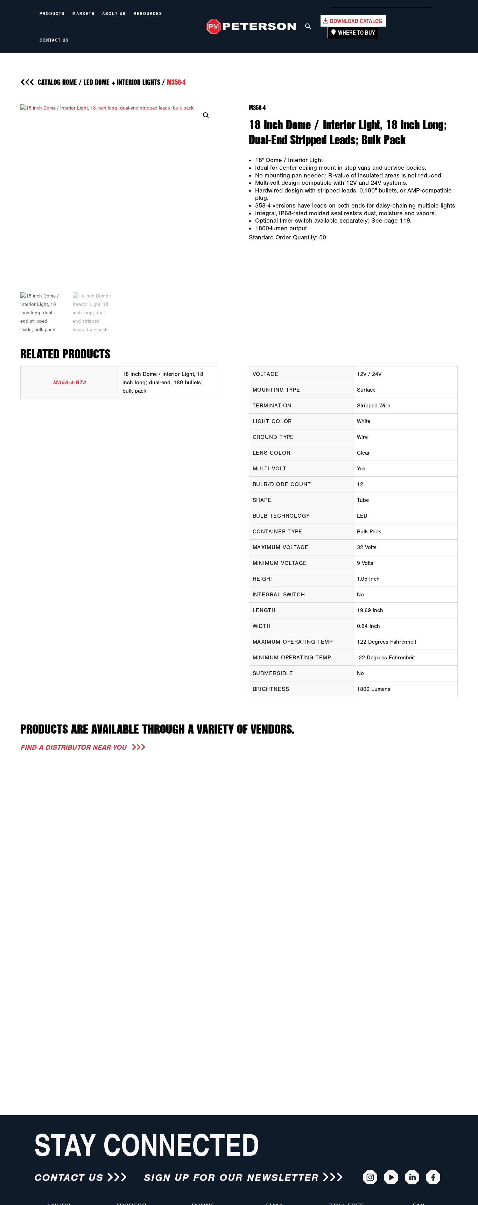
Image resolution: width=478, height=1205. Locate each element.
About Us (114, 13)
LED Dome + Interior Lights (122, 82)
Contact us (68, 1177)
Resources (148, 13)
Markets (83, 13)
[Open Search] (308, 27)
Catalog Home (57, 82)
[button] (206, 115)
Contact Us (54, 40)
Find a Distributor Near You (74, 747)
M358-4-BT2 (69, 382)
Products (52, 13)
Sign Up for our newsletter (231, 1177)
